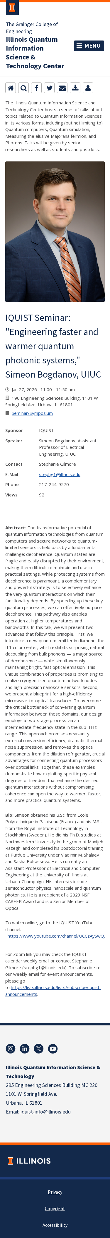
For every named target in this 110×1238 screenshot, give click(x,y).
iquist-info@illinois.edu (46, 1112)
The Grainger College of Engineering (32, 28)
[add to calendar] (75, 87)
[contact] (88, 87)
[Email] (62, 87)
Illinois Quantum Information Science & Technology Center (35, 53)
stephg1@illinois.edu (59, 474)
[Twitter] (49, 87)
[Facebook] (36, 87)
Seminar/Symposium (32, 413)
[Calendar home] (10, 87)
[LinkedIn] (24, 1048)
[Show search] (23, 87)
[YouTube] (52, 1048)
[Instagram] (10, 1048)
